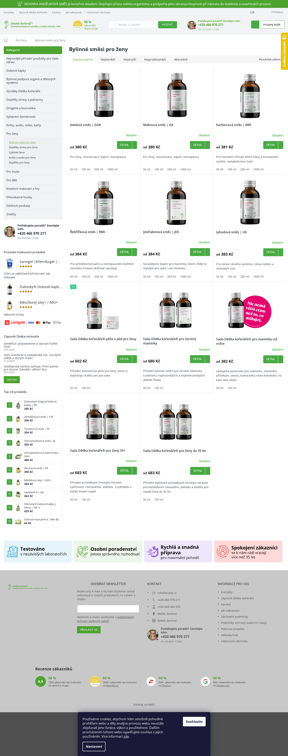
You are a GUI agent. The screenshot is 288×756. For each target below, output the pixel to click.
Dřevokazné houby (19, 197)
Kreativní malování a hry (23, 189)
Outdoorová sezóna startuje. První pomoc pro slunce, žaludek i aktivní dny (31, 368)
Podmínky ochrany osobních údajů (244, 623)
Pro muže (12, 172)
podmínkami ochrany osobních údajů (105, 619)
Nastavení (94, 746)
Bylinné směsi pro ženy (22, 142)
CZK (252, 12)
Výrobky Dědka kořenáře (23, 91)
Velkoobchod (229, 635)
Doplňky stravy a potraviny (24, 99)
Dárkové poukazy (18, 206)
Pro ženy (12, 134)
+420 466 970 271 (210, 25)
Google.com (223, 685)
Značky (11, 214)
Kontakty (9, 12)
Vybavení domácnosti (21, 117)
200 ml (98, 169)
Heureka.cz (112, 685)
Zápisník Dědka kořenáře (33, 12)
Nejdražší (130, 59)
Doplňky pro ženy (19, 162)
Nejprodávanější (155, 59)
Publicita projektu (232, 629)
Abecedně (180, 59)
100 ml (85, 169)
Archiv (12, 379)
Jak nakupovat (74, 12)
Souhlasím (194, 721)
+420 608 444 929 (168, 607)
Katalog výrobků (144, 704)
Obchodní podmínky (234, 616)
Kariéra (56, 12)
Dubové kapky (16, 70)
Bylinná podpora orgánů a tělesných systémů (31, 80)
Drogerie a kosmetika (20, 108)
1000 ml (112, 169)
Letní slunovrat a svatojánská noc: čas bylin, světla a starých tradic (33, 356)
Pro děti (11, 180)
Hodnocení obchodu (98, 12)
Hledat (167, 25)
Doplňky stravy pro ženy (23, 147)
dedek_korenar (167, 614)
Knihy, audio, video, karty (23, 125)
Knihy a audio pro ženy (22, 157)
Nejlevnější (108, 59)
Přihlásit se (88, 630)
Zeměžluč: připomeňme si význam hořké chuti (30, 345)
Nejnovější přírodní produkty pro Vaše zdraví (32, 60)
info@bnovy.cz (167, 593)
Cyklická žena (17, 152)
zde (126, 736)
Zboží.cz (166, 685)
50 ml (73, 169)
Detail (124, 145)
